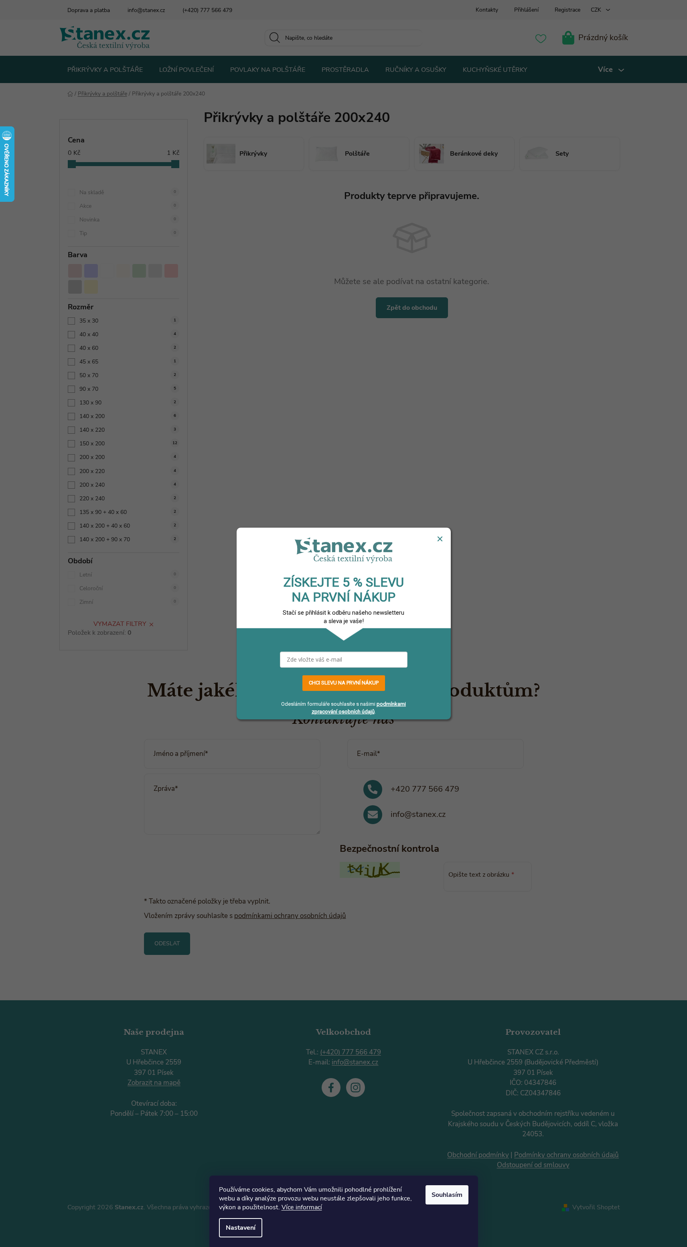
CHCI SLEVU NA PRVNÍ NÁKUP (344, 683)
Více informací (302, 1207)
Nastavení (240, 1227)
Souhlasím (447, 1194)
